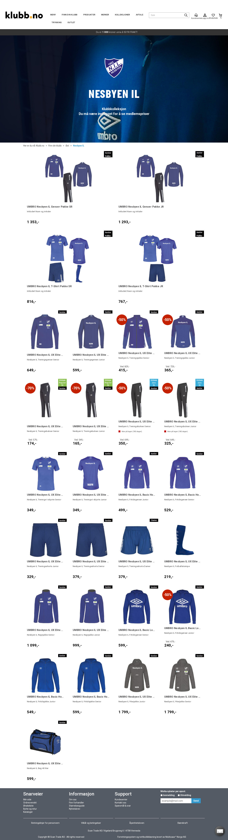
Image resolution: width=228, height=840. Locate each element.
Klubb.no (40, 145)
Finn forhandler (76, 802)
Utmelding (185, 795)
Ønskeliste (28, 805)
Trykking (57, 22)
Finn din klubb (69, 14)
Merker (105, 14)
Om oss (72, 799)
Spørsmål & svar (123, 805)
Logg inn (205, 15)
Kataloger (28, 812)
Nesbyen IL (78, 145)
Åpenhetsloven (136, 823)
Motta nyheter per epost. (173, 791)
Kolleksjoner (122, 14)
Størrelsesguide (77, 805)
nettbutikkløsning (147, 837)
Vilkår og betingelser (91, 823)
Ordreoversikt (30, 802)
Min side (27, 799)
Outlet (71, 22)
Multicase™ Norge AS (175, 837)
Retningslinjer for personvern (45, 823)
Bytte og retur (30, 809)
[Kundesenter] (196, 15)
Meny (53, 14)
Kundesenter (121, 799)
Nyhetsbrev (74, 809)
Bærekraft (183, 823)
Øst (67, 145)
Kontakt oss (120, 802)
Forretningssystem (126, 837)
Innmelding (169, 795)
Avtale (139, 14)
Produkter (89, 14)
